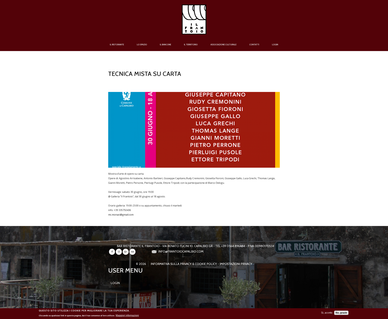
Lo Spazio (142, 44)
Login (275, 44)
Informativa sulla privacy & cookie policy (184, 264)
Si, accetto (326, 312)
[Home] (194, 6)
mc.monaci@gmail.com (121, 214)
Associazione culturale (223, 44)
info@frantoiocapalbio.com (180, 251)
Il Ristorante (117, 44)
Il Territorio (191, 44)
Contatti (254, 44)
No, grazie (341, 312)
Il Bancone (165, 44)
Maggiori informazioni (127, 315)
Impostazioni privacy (236, 264)
